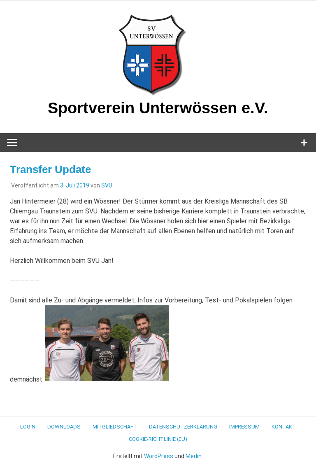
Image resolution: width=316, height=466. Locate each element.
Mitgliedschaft (115, 427)
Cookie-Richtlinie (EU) (158, 439)
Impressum (244, 427)
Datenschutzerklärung (183, 427)
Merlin (194, 456)
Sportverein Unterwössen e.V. (158, 108)
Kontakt (284, 427)
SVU (106, 185)
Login (27, 427)
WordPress (158, 456)
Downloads (64, 427)
